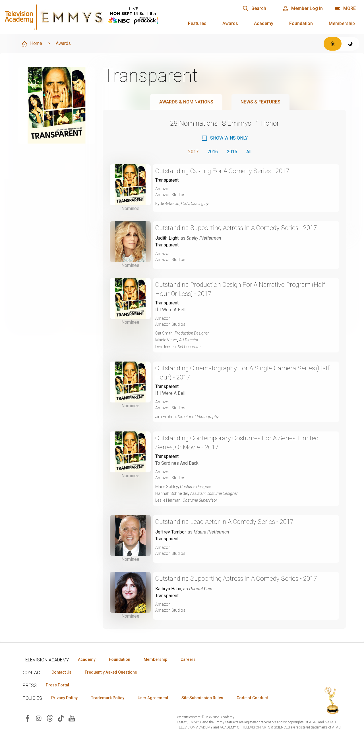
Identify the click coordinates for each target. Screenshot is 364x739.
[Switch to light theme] (333, 44)
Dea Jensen (165, 346)
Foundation (301, 23)
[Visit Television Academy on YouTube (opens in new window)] (72, 718)
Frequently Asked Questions (111, 672)
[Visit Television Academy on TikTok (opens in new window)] (61, 718)
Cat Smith (164, 333)
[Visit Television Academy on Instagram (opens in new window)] (39, 718)
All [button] (248, 151)
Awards (230, 23)
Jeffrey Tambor (170, 532)
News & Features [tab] (260, 102)
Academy (263, 23)
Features (197, 23)
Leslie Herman (168, 500)
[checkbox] (224, 138)
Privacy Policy (64, 698)
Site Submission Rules (202, 698)
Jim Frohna (165, 416)
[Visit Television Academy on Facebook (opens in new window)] (27, 718)
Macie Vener (166, 340)
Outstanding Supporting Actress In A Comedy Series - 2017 (236, 227)
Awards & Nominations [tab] (186, 102)
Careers (188, 659)
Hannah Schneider (171, 493)
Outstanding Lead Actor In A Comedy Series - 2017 (224, 521)
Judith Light (167, 238)
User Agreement (153, 698)
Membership (342, 23)
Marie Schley (166, 486)
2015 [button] (232, 151)
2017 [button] (193, 151)
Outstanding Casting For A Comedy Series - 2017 (222, 171)
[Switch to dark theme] (350, 44)
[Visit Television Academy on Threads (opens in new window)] (50, 718)
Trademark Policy (107, 698)
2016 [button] (213, 151)
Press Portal (57, 685)
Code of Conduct (252, 698)
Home (36, 43)
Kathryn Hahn (168, 588)
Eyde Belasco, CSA (172, 203)
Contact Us (61, 672)
